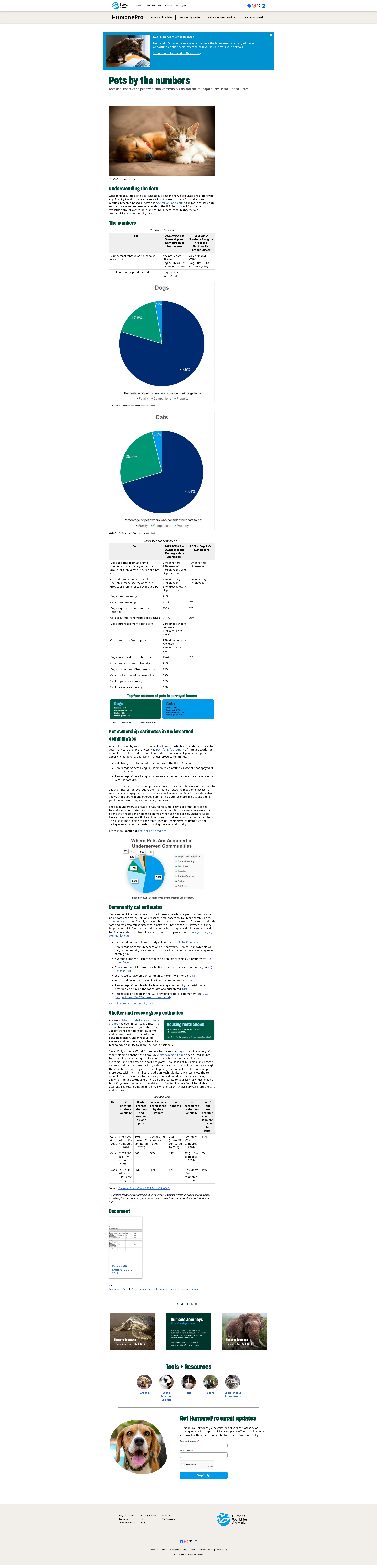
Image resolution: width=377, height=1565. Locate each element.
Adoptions (114, 1289)
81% (184, 989)
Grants (144, 1392)
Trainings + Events (172, 5)
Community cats (119, 921)
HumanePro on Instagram (254, 6)
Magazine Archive (126, 1515)
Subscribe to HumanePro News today (177, 53)
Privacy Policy (221, 1549)
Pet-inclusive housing (166, 1289)
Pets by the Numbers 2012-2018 (122, 1269)
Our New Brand (168, 1519)
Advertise (154, 1549)
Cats (125, 1289)
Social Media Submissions (232, 1394)
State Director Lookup (166, 1396)
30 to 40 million (188, 942)
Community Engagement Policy (174, 1549)
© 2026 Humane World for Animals (188, 1554)
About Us (166, 1515)
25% (192, 975)
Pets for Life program (170, 749)
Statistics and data (189, 1289)
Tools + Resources (153, 5)
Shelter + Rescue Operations (221, 17)
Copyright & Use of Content (201, 1549)
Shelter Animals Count (170, 203)
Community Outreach (253, 17)
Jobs (184, 5)
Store (210, 1392)
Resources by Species (190, 17)
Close (271, 35)
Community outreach (142, 1289)
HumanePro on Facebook (249, 6)
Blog (143, 1522)
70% (189, 980)
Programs (138, 5)
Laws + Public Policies (161, 17)
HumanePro (128, 17)
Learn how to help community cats (131, 1003)
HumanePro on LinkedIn (263, 6)
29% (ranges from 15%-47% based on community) (161, 995)
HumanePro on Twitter (258, 6)
